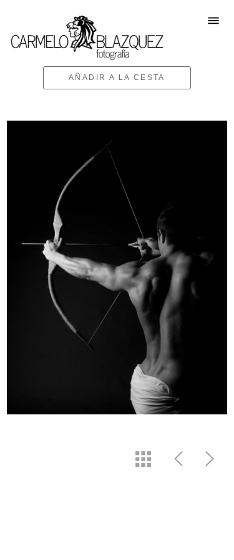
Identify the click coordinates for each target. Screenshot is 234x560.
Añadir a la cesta (117, 77)
